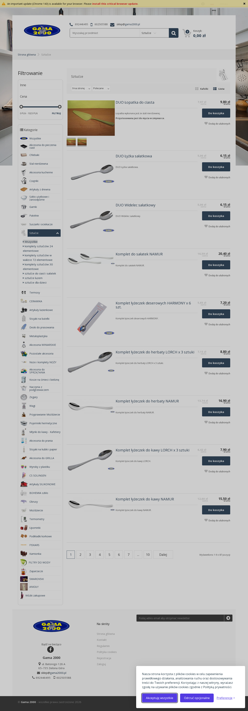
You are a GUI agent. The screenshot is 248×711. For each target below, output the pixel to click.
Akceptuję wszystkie (159, 698)
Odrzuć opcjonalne (197, 698)
